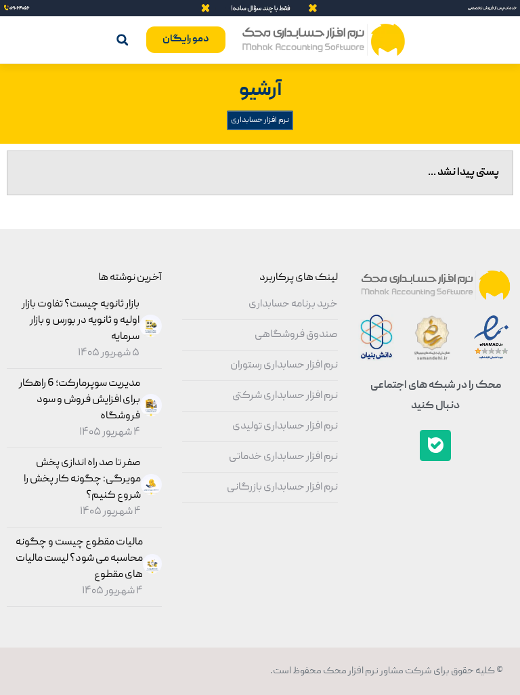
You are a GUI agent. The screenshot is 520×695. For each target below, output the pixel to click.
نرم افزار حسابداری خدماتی (283, 457)
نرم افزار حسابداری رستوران (284, 365)
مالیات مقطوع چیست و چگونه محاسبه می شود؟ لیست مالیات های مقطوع (79, 558)
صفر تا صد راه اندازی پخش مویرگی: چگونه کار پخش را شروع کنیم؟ (82, 479)
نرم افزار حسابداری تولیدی (285, 426)
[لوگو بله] (435, 445)
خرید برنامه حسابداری (293, 304)
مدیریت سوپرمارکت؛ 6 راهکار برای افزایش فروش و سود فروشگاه (79, 400)
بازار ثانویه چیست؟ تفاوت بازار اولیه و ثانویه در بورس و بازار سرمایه (80, 320)
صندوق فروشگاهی (296, 334)
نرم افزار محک (350, 671)
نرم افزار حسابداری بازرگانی (282, 487)
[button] (122, 39)
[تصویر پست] (149, 334)
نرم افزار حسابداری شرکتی (285, 396)
